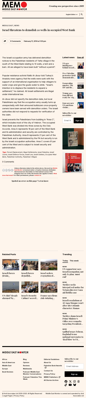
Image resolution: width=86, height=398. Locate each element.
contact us (37, 175)
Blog (25, 359)
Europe (5, 369)
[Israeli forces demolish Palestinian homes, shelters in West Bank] (29, 264)
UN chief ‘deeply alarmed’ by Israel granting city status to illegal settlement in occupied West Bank (10, 297)
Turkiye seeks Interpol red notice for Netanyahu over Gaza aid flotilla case (73, 288)
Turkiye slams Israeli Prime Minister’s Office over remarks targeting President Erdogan (72, 320)
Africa (4, 359)
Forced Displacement (14, 152)
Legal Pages (7, 396)
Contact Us (48, 371)
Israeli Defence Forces (16, 154)
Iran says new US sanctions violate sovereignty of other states (68, 105)
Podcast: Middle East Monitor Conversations (32, 373)
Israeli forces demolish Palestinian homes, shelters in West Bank (28, 275)
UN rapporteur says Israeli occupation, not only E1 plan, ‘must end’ (72, 273)
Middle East (7, 25)
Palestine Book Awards (53, 366)
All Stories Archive (51, 380)
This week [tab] (74, 261)
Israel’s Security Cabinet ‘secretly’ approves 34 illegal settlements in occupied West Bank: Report (29, 297)
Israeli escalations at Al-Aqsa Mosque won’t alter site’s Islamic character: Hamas (72, 304)
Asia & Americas (8, 362)
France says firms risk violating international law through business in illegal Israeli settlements (49, 297)
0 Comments (15, 41)
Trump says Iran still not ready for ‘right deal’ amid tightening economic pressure (68, 95)
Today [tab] (65, 261)
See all (80, 57)
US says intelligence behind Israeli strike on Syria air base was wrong (68, 65)
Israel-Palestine (43, 152)
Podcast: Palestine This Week (32, 378)
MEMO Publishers (51, 377)
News (16, 25)
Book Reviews (7, 372)
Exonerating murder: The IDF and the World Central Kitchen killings (69, 85)
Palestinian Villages (30, 157)
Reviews (26, 366)
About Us (47, 362)
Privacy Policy (49, 374)
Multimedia (27, 369)
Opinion (26, 362)
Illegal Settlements (30, 152)
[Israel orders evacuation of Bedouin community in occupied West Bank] (49, 264)
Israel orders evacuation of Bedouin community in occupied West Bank (47, 275)
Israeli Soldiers (39, 154)
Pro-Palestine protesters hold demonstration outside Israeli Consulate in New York (69, 75)
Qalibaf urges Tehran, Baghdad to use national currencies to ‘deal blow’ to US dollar (72, 335)
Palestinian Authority (14, 157)
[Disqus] (30, 213)
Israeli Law (29, 154)
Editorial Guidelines (51, 359)
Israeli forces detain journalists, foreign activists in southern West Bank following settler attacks (10, 275)
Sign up (78, 120)
